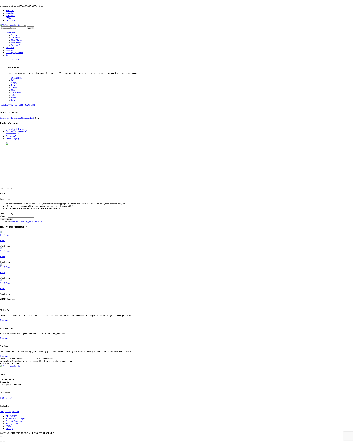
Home (2, 118)
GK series (15, 38)
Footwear (10, 47)
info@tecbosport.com (9, 411)
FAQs (8, 18)
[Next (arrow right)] (4, 441)
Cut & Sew (16, 92)
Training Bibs (17, 45)
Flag (13, 90)
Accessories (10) (13, 134)
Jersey (13, 85)
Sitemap (9, 428)
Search (30, 28)
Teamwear (10, 33)
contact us (10, 13)
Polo (13, 80)
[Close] (1, 436)
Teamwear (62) (12, 139)
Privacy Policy (12, 423)
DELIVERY (11, 20)
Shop (8, 55)
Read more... (5, 320)
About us (10, 10)
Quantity (4, 216)
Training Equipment (14, 52)
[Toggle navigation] (25, 25)
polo (13, 95)
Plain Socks (16, 42)
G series (14, 35)
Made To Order (13, 60)
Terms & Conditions (14, 421)
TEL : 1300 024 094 (17, 105)
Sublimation (16, 78)
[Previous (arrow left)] (1, 441)
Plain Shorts (16, 40)
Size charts (10, 15)
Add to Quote (6, 219)
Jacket (13, 100)
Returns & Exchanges (15, 418)
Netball (14, 88)
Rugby (14, 83)
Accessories (11, 50)
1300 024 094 (6, 398)
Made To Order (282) (15, 129)
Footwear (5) (11, 136)
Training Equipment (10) (16, 131)
